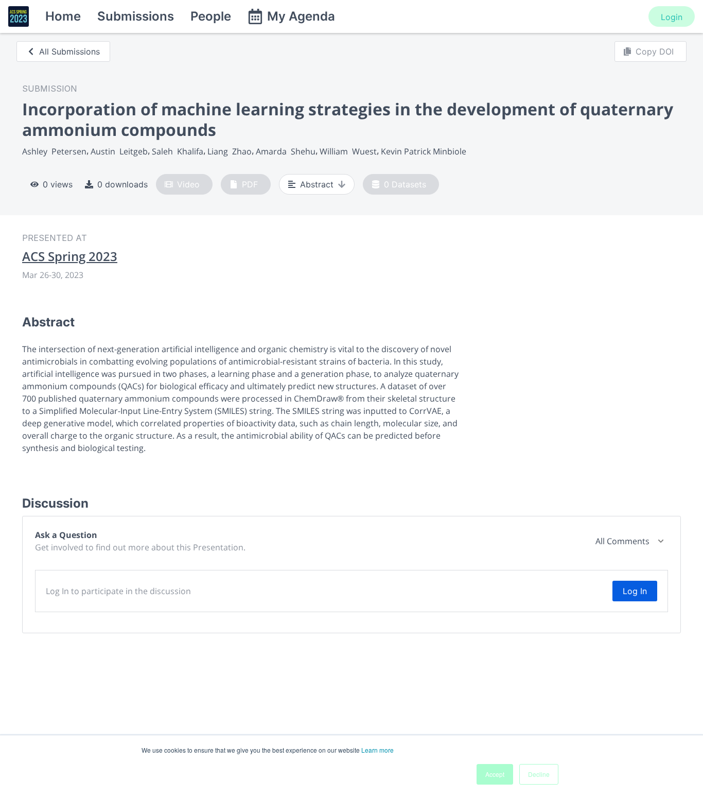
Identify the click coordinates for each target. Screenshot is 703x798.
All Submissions (69, 51)
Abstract (316, 184)
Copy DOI (655, 51)
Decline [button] (539, 774)
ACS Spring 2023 (69, 256)
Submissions (135, 16)
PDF (250, 184)
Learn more (377, 749)
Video (188, 184)
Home (63, 16)
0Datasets (405, 184)
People (210, 16)
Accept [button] (494, 774)
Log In (635, 591)
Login (671, 17)
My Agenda (301, 16)
